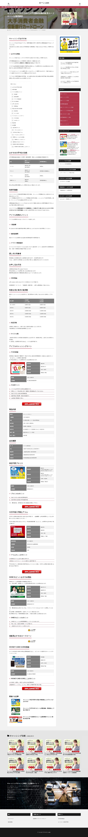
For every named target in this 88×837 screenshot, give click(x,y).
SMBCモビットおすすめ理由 (17, 137)
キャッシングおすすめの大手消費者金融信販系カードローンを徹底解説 (33, 30)
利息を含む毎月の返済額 (16, 108)
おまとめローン (65, 120)
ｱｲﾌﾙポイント (15, 120)
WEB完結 (15, 106)
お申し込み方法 (15, 103)
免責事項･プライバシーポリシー (39, 818)
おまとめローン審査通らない (66, 199)
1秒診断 (14, 94)
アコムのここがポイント (18, 134)
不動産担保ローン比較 (66, 117)
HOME (9, 30)
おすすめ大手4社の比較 (16, 87)
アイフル (73, 134)
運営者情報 (10, 822)
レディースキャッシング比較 (67, 107)
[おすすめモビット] (18, 592)
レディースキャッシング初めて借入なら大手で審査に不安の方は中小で (70, 72)
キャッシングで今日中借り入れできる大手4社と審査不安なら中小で (53, 772)
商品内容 (13, 122)
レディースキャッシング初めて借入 (67, 172)
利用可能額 (14, 89)
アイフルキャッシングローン (17, 115)
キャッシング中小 (65, 97)
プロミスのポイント (17, 130)
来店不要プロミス (15, 127)
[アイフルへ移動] (18, 368)
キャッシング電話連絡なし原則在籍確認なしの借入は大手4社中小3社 (53, 754)
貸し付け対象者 (15, 101)
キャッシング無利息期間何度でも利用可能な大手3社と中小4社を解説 (16, 772)
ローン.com (44, 3)
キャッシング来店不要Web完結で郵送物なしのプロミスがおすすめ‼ (38, 700)
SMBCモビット (73, 150)
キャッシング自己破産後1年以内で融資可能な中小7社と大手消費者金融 (69, 63)
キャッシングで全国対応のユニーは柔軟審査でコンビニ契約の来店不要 (38, 717)
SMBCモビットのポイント (18, 139)
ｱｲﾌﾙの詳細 (15, 118)
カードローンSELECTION (63, 822)
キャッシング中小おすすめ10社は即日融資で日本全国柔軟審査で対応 (72, 754)
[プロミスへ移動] (18, 473)
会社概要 (13, 125)
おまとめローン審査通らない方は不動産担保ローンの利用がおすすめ (70, 82)
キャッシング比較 (16, 30)
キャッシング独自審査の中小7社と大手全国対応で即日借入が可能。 (69, 68)
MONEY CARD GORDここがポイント (21, 146)
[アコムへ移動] (18, 532)
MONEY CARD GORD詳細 (17, 144)
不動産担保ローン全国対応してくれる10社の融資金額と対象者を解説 (70, 77)
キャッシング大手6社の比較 (67, 110)
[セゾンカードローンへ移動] (18, 662)
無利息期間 (15, 96)
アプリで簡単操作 (16, 99)
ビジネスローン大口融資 (65, 181)
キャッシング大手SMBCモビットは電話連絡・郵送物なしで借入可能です (38, 709)
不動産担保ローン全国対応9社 (66, 190)
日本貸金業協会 (61, 818)
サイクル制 (15, 113)
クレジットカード (65, 124)
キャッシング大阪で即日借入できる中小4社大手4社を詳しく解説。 (34, 772)
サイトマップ (10, 818)
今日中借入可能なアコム (17, 132)
